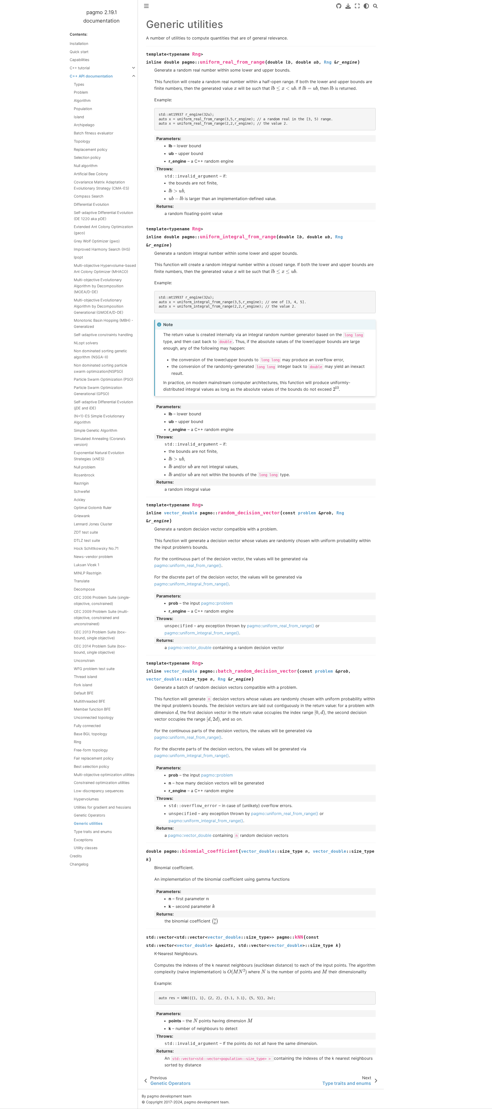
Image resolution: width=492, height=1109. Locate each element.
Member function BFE (92, 709)
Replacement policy (90, 149)
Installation (79, 43)
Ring (77, 742)
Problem (81, 92)
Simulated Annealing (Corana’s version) (100, 441)
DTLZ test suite (87, 540)
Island (79, 117)
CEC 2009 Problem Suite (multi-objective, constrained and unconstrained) (101, 617)
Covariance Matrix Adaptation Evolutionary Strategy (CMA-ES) (101, 185)
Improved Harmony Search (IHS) (102, 249)
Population (83, 108)
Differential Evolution (91, 204)
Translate (81, 581)
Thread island (85, 676)
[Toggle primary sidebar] (146, 6)
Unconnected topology (94, 717)
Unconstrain (84, 660)
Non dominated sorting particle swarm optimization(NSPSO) (100, 368)
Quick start (79, 52)
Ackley (79, 499)
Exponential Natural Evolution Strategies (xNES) (99, 455)
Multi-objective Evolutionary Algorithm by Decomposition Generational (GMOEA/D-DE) (98, 306)
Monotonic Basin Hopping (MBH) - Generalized (103, 323)
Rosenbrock (84, 475)
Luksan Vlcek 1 (86, 565)
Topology (82, 141)
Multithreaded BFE (89, 701)
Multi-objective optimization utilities (104, 774)
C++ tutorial (80, 68)
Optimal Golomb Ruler (92, 507)
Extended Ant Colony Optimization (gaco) (103, 229)
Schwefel (82, 491)
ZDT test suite (86, 532)
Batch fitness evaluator (93, 133)
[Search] (375, 6)
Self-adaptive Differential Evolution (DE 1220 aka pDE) (103, 215)
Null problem (85, 467)
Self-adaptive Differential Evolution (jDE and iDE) (103, 405)
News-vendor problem (93, 556)
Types (79, 84)
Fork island (83, 685)
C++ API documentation (91, 76)
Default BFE (84, 693)
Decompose (84, 589)
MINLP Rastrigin (87, 573)
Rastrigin (81, 483)
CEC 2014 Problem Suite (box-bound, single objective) (100, 649)
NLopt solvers (86, 343)
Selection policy (87, 157)
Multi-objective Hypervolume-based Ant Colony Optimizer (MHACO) (105, 268)
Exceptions (83, 840)
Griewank (82, 516)
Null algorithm (86, 165)
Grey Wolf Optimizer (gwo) (97, 241)
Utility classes (86, 848)
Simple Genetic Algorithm (95, 430)
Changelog (79, 864)
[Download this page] (348, 6)
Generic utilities (88, 823)
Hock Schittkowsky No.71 (96, 548)
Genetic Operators (89, 815)
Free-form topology (91, 750)
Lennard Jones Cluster (93, 524)
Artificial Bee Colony (91, 174)
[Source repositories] (338, 6)
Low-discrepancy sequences (99, 791)
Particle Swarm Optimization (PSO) (103, 379)
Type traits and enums (93, 831)
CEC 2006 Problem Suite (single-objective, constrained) (102, 600)
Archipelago (84, 125)
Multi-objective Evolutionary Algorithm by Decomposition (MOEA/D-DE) (98, 286)
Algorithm (82, 100)
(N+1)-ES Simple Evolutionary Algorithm (99, 419)
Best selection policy (91, 766)
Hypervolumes (86, 799)
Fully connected (87, 725)
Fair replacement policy (94, 758)
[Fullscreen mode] (357, 6)
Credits (76, 856)
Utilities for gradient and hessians (102, 807)
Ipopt (78, 257)
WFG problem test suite (94, 668)
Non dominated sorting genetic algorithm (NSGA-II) (100, 354)
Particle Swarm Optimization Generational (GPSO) (98, 390)
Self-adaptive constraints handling (103, 334)
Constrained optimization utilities (102, 782)
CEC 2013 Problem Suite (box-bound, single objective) (100, 635)
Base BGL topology (90, 734)
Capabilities (79, 59)
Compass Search (89, 196)
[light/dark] (366, 6)
